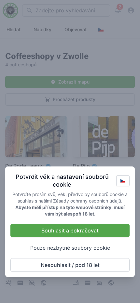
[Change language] (123, 180)
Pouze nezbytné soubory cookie (70, 247)
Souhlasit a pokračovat (70, 230)
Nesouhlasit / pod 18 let (70, 265)
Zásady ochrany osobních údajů (87, 201)
